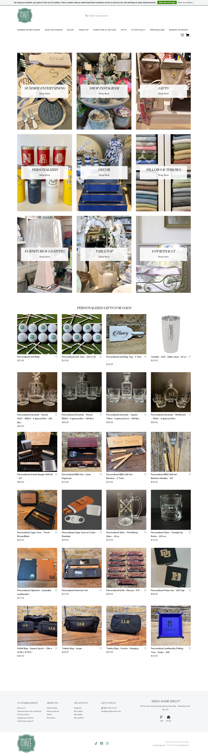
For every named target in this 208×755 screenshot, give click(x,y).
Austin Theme (159, 745)
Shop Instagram (53, 30)
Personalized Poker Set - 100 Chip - (168, 590)
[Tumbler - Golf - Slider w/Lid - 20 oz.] (171, 334)
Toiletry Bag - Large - (72, 648)
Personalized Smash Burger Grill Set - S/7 (35, 476)
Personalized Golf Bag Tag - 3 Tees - (123, 358)
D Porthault (138, 30)
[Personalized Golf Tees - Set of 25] (82, 334)
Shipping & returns (25, 718)
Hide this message (167, 3)
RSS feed (51, 718)
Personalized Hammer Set (75, 590)
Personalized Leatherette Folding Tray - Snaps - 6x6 (167, 650)
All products (52, 708)
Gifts (124, 30)
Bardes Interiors (178, 30)
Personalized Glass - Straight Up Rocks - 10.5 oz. (167, 534)
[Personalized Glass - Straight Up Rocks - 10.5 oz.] (171, 510)
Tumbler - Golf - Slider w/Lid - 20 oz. (169, 356)
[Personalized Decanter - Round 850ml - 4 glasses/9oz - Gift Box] (82, 392)
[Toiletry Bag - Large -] (82, 626)
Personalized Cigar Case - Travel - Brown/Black (34, 534)
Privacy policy (23, 714)
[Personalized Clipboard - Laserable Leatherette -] (37, 568)
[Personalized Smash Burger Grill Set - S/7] (37, 452)
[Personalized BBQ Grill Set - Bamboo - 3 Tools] (126, 452)
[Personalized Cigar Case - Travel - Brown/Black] (37, 510)
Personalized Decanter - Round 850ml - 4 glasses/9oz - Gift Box (78, 416)
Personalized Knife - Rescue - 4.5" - (123, 590)
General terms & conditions (29, 711)
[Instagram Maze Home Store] (107, 743)
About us (21, 708)
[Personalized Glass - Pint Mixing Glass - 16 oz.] (126, 510)
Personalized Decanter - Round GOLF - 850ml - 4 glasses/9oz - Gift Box (34, 418)
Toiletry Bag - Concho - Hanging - (123, 648)
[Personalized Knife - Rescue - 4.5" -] (126, 568)
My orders (78, 711)
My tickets (78, 714)
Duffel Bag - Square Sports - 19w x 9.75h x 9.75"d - (34, 650)
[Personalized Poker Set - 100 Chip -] (171, 568)
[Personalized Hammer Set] (82, 568)
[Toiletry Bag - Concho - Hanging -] (126, 626)
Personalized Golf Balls (28, 356)
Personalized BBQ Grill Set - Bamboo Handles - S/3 (164, 476)
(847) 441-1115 (109, 708)
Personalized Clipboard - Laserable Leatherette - (34, 592)
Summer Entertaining (28, 30)
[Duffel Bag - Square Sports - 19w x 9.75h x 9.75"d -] (37, 626)
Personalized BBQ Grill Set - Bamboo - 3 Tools (120, 476)
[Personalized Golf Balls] (37, 334)
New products (53, 711)
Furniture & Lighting (104, 30)
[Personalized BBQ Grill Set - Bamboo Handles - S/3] (171, 452)
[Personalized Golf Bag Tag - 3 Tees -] (126, 334)
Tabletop (83, 30)
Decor (70, 30)
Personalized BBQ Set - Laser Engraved (76, 476)
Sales (49, 714)
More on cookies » (186, 3)
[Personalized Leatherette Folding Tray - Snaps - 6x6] (171, 626)
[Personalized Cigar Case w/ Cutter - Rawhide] (82, 510)
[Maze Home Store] (48, 15)
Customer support (25, 721)
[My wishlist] (182, 35)
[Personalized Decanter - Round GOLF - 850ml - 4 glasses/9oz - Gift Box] (37, 392)
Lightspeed (183, 745)
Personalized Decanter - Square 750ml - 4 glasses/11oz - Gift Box (122, 416)
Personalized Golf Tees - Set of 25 (79, 356)
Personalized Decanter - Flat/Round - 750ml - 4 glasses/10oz (168, 416)
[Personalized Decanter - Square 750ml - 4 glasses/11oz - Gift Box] (126, 392)
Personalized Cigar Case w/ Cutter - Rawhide (79, 534)
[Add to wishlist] (56, 356)
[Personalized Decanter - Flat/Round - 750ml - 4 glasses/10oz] (171, 392)
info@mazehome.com (111, 711)
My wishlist (79, 718)
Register (78, 708)
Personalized (157, 30)
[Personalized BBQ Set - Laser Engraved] (82, 452)
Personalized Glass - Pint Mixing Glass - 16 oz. (122, 534)
